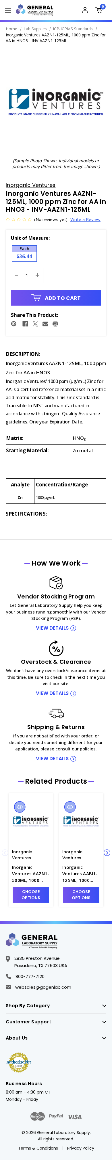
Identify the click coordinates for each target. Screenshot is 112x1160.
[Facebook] (25, 324)
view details (52, 627)
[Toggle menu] (8, 10)
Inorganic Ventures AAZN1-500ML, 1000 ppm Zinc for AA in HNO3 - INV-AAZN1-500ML (30, 874)
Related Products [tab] (56, 781)
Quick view (20, 807)
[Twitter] (35, 324)
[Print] (55, 324)
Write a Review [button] (85, 219)
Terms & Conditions (38, 1148)
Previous (5, 852)
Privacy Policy (80, 1148)
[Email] (45, 324)
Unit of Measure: (30, 238)
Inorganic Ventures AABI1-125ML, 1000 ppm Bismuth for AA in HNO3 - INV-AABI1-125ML (81, 874)
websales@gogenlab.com (43, 987)
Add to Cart (62, 298)
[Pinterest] (14, 324)
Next (107, 852)
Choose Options (31, 895)
